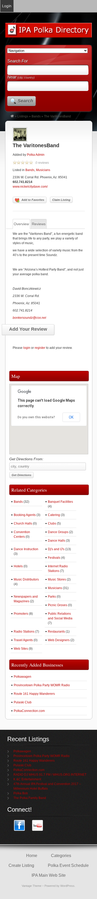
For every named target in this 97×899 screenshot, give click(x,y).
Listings (22, 116)
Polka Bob (20, 793)
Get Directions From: (26, 459)
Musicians (43, 170)
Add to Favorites (32, 199)
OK (71, 417)
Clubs (52, 523)
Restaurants (56, 631)
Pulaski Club (23, 702)
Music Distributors (26, 579)
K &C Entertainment (27, 779)
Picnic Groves (57, 605)
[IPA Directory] (12, 116)
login (26, 348)
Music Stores (57, 579)
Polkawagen (22, 676)
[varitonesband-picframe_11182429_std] (20, 141)
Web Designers (59, 640)
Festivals (54, 558)
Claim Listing (61, 199)
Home (31, 855)
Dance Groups (58, 532)
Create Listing (21, 865)
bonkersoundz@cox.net (29, 318)
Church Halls (23, 523)
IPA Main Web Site (49, 875)
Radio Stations (24, 631)
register (40, 348)
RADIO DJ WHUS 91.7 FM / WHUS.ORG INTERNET (49, 774)
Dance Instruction (26, 549)
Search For (17, 61)
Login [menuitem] (6, 6)
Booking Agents (25, 515)
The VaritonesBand (36, 145)
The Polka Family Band (29, 798)
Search (25, 100)
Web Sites (21, 648)
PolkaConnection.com (29, 711)
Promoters (21, 613)
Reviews (39, 224)
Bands (36, 116)
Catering (54, 515)
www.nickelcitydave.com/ (30, 186)
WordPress (67, 885)
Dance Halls (56, 540)
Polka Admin (35, 155)
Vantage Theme (31, 885)
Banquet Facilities (60, 502)
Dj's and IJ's (56, 549)
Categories (61, 855)
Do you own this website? (36, 417)
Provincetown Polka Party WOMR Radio (42, 685)
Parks (52, 596)
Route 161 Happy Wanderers (34, 694)
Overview (21, 224)
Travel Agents (23, 640)
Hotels (18, 566)
